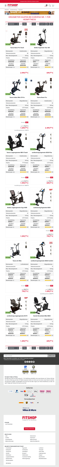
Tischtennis (8, 451)
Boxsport (24, 453)
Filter (24, 24)
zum (8, 424)
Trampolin (41, 449)
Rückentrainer (9, 458)
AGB (6, 436)
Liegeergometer (42, 453)
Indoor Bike (41, 451)
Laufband (41, 448)
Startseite (7, 9)
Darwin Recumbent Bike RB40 (42, 316)
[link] (25, 362)
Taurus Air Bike (17, 261)
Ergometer (20, 9)
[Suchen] (49, 5)
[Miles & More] (29, 409)
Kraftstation (25, 449)
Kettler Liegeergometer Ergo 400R (17, 207)
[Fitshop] (13, 5)
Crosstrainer (8, 448)
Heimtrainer (8, 455)
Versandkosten (8, 439)
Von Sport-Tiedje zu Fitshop (11, 377)
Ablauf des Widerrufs (34, 441)
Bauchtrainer (42, 456)
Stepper (40, 455)
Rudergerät (8, 449)
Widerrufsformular (9, 441)
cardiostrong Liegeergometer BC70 (17, 316)
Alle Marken (8, 463)
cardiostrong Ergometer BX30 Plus (42, 152)
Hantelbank (24, 451)
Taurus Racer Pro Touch (17, 47)
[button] (48, 24)
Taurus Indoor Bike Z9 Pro (17, 97)
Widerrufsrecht (33, 439)
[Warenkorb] (53, 5)
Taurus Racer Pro (42, 97)
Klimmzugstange (26, 458)
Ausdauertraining (13, 9)
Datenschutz (33, 436)
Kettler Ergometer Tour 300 (42, 47)
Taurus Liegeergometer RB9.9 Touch (17, 152)
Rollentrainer (25, 455)
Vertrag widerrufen (29, 428)
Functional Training (26, 456)
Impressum (32, 437)
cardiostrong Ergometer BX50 (42, 207)
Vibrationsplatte (9, 460)
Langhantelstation (10, 456)
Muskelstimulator (43, 458)
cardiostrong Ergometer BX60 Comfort (42, 261)
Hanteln (7, 453)
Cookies (7, 437)
